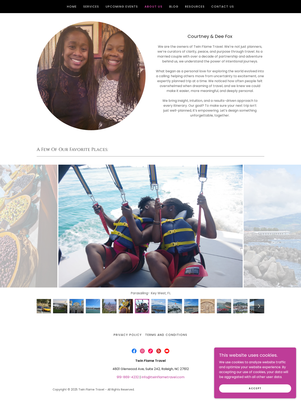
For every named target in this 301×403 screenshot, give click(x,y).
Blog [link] (174, 7)
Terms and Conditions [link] (166, 335)
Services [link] (91, 7)
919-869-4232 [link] (128, 377)
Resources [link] (195, 7)
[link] (134, 351)
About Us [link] (154, 7)
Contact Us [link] (222, 7)
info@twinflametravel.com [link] (162, 377)
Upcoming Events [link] (122, 7)
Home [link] (72, 7)
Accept (255, 388)
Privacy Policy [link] (128, 335)
